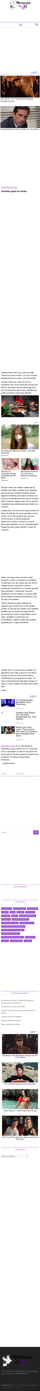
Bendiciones (6, 908)
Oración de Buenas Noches (11, 1020)
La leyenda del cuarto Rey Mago (13, 1007)
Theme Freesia (26, 1385)
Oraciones (6, 919)
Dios (12, 912)
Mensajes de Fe (8, 746)
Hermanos (30, 912)
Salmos (5, 941)
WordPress (35, 1385)
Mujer (14, 916)
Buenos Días (32, 908)
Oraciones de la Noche (9, 187)
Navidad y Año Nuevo (27, 916)
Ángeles (27, 941)
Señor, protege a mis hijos (10, 1024)
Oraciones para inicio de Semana (13, 926)
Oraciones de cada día (20, 919)
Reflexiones (30, 937)
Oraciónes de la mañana (10, 933)
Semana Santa (16, 941)
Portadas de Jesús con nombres (12, 937)
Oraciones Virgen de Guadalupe (13, 930)
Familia (20, 912)
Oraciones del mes (27, 923)
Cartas (5, 912)
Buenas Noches (19, 908)
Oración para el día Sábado (11, 1017)
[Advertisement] (20, 47)
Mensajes (6, 916)
